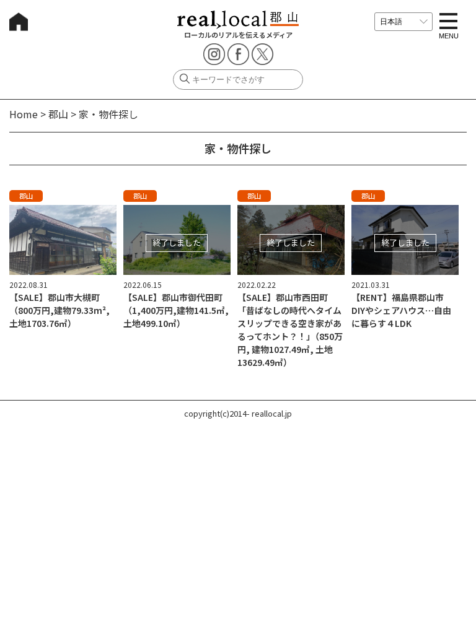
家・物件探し (108, 113)
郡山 (58, 113)
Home (23, 113)
